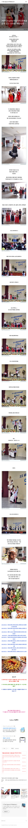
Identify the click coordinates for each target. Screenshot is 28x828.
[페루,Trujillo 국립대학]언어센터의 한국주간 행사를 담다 (11, 765)
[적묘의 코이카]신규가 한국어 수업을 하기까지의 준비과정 (11, 757)
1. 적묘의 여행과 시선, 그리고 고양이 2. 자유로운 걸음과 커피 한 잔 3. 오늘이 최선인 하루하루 (11, 807)
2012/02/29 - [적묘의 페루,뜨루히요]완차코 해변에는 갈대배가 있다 (14, 629)
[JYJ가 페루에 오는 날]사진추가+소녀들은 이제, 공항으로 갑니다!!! (11, 761)
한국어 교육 (12, 752)
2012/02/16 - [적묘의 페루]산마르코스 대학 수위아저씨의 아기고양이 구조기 (14, 648)
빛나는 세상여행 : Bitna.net (6, 825)
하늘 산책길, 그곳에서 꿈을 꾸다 (7, 823)
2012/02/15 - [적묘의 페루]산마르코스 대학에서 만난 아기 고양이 (14, 651)
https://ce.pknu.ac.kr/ (8, 726)
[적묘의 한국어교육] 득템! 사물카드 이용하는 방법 (10, 755)
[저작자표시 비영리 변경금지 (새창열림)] (17, 748)
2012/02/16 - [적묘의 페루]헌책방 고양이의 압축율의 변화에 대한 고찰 (14, 645)
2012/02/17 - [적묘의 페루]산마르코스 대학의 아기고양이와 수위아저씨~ (14, 641)
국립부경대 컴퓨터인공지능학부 (10, 728)
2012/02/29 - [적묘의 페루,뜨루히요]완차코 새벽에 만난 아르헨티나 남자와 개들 (14, 625)
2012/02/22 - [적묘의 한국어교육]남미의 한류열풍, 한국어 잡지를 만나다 (14, 638)
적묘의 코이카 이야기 (6, 752)
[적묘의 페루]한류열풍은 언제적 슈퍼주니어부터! (10, 768)
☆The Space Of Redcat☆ (8, 1)
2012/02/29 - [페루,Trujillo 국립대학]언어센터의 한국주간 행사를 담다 (14, 632)
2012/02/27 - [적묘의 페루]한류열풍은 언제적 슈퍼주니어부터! (14, 635)
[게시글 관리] (8, 749)
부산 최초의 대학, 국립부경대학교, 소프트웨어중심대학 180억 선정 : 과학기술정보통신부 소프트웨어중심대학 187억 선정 (10, 730)
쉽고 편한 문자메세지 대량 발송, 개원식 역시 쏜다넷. (9, 740)
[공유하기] (6, 749)
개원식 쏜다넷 (6, 738)
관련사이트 (3, 820)
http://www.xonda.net (8, 736)
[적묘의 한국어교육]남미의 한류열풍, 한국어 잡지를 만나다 (11, 770)
